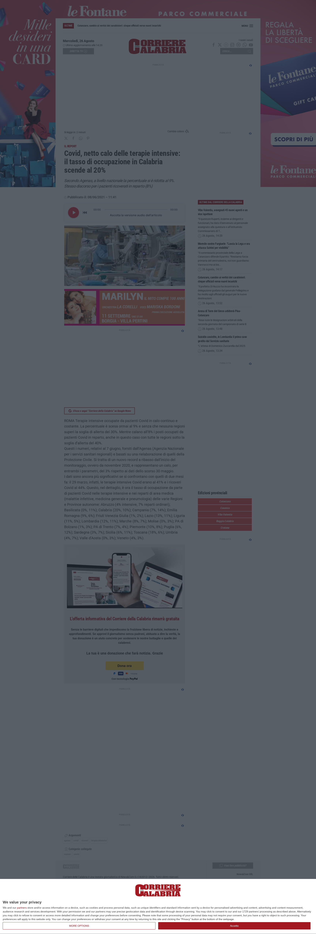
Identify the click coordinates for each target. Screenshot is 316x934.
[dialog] (158, 906)
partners (22, 907)
